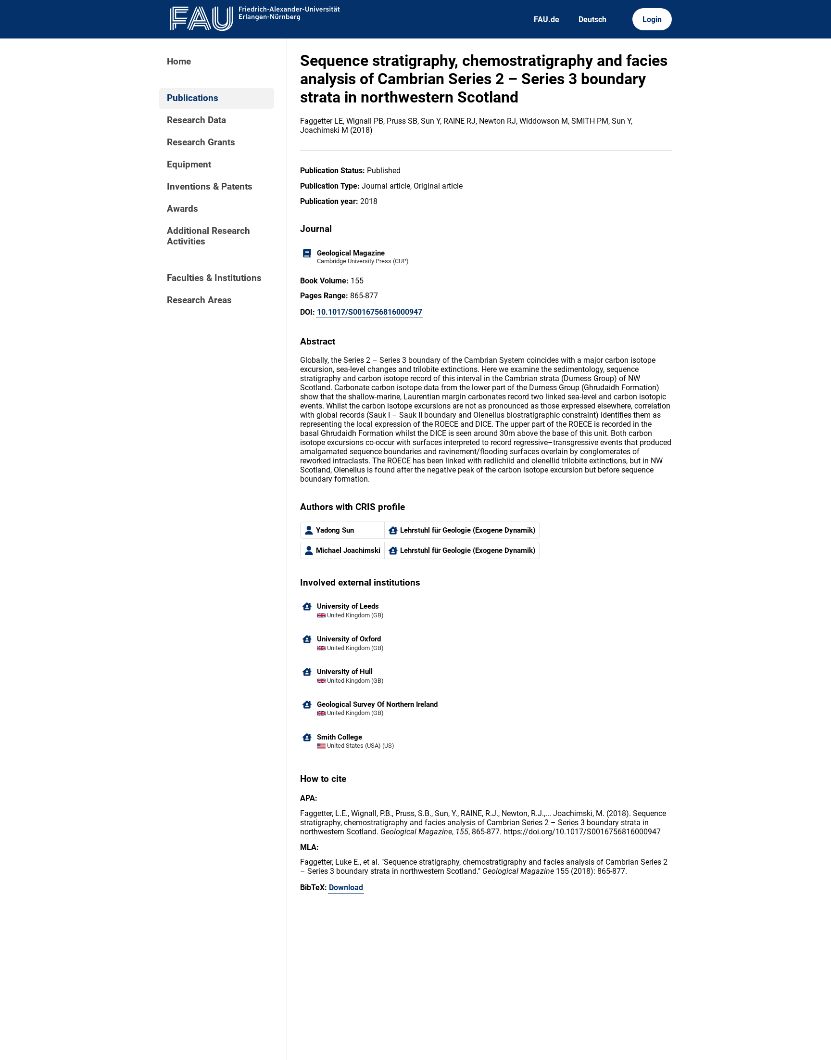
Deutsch (592, 19)
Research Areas (199, 300)
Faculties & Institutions (214, 278)
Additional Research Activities (208, 236)
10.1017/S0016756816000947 (369, 312)
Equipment (189, 164)
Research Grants (201, 142)
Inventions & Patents (209, 186)
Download (346, 887)
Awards (182, 209)
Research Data (196, 120)
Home (179, 61)
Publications (192, 98)
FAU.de (546, 19)
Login (652, 19)
